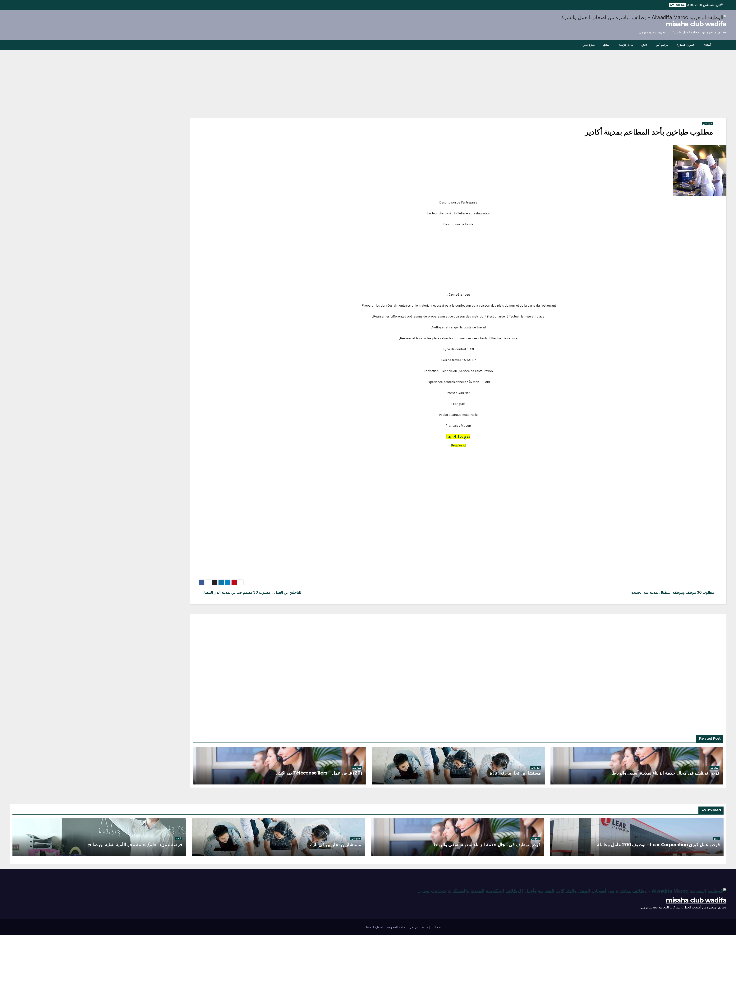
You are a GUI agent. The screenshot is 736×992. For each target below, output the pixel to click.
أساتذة (707, 45)
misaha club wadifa (696, 24)
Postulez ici (458, 445)
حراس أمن (662, 45)
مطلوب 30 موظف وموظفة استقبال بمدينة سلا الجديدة (672, 592)
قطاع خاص (588, 45)
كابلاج (644, 45)
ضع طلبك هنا (458, 436)
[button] (12, 45)
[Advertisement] (611, 90)
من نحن (413, 927)
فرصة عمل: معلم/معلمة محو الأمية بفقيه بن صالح (135, 844)
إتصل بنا (425, 927)
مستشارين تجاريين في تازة (515, 773)
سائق (606, 45)
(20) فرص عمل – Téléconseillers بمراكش (319, 773)
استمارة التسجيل (374, 927)
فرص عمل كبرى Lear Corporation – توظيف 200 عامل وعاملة (658, 844)
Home (437, 927)
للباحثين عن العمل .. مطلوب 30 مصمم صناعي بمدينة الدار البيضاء (252, 592)
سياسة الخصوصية (396, 927)
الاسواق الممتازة (686, 45)
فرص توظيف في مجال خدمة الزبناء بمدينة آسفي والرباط (666, 773)
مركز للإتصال (625, 45)
